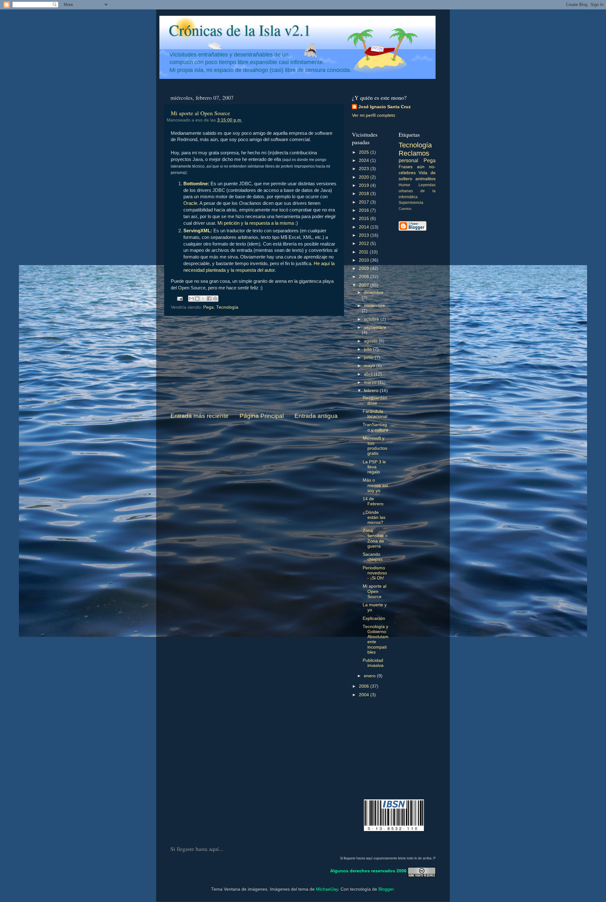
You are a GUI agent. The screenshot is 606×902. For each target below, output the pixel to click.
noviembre (374, 305)
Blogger (386, 889)
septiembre (375, 327)
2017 (364, 202)
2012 (364, 243)
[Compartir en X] (203, 298)
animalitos (425, 178)
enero (370, 676)
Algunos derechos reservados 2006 (368, 871)
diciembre (373, 292)
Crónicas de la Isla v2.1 (240, 30)
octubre (372, 319)
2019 (364, 185)
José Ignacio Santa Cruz (384, 106)
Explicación (374, 618)
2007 (364, 285)
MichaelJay (327, 889)
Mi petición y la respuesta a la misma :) (257, 223)
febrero (372, 390)
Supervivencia (411, 202)
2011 (364, 252)
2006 (364, 686)
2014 (364, 227)
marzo (371, 382)
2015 (364, 218)
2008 (364, 276)
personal (408, 160)
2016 (364, 210)
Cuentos (405, 209)
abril (369, 374)
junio (369, 357)
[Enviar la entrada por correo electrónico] (179, 298)
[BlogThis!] (197, 298)
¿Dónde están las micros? (374, 517)
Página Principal (262, 415)
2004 (364, 694)
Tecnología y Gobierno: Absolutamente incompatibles (376, 639)
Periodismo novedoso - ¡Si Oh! (375, 573)
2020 (364, 177)
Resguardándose (375, 400)
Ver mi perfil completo (373, 115)
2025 (364, 152)
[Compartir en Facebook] (209, 298)
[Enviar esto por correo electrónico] (191, 298)
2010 (364, 260)
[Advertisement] (254, 363)
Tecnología (227, 307)
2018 (364, 193)
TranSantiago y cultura (375, 427)
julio (368, 349)
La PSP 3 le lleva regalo (374, 467)
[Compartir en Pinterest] (215, 298)
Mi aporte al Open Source (200, 113)
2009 (364, 268)
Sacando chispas (373, 557)
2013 (364, 235)
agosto (371, 341)
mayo (370, 365)
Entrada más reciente (199, 415)
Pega (208, 307)
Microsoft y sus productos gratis (375, 446)
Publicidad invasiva (373, 663)
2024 (364, 160)
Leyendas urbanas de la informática (417, 191)
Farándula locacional (375, 414)
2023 (364, 168)
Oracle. (191, 203)
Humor (404, 185)
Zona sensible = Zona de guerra (375, 538)
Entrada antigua (316, 415)
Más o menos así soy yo (375, 485)
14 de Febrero (373, 501)
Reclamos (414, 153)
